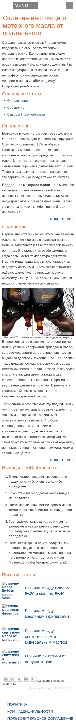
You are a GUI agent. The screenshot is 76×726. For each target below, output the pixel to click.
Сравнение (15, 107)
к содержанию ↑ (62, 219)
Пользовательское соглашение (40, 718)
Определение (17, 100)
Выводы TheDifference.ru (26, 114)
